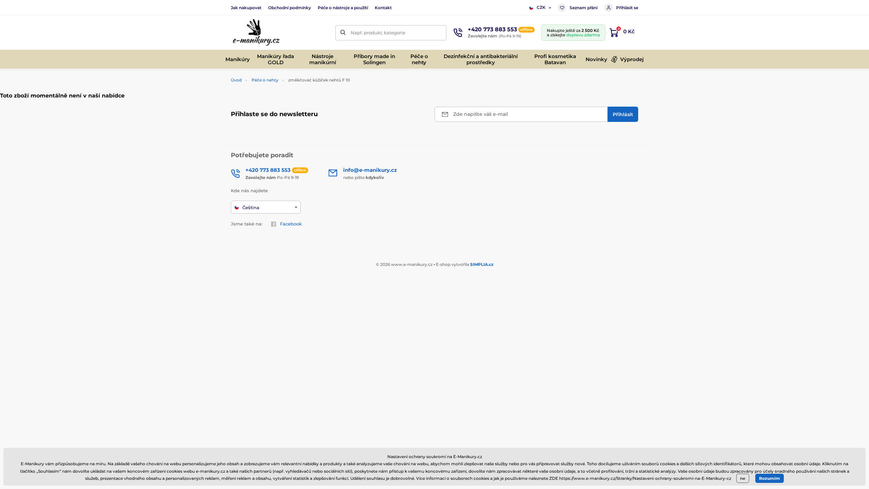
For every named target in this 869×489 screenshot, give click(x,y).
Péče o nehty (265, 80)
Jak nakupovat (246, 7)
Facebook (291, 224)
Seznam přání (583, 7)
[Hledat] (343, 32)
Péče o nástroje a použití (343, 7)
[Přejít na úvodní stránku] (256, 32)
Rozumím (769, 478)
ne (742, 478)
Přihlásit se (627, 7)
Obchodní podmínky (289, 7)
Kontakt (383, 7)
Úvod (236, 80)
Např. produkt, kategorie (378, 32)
